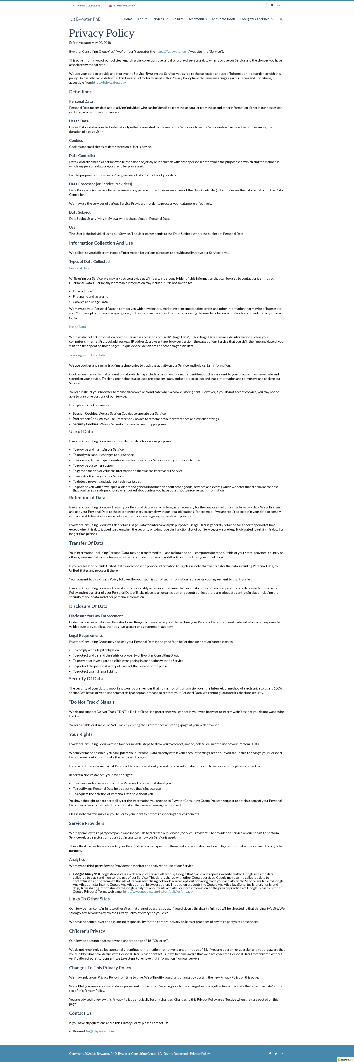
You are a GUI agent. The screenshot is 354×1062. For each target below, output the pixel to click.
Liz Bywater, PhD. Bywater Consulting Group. (124, 1053)
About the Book (223, 19)
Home (128, 19)
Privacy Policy (200, 1053)
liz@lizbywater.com (124, 5)
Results (178, 19)
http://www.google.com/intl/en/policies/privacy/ (158, 891)
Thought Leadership (254, 19)
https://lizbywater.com (172, 51)
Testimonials (197, 19)
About (142, 19)
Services (158, 19)
